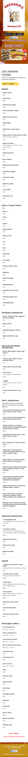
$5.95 (4, 610)
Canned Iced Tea (8, 657)
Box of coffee (7, 712)
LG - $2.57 (11, 629)
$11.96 (4, 414)
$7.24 (4, 320)
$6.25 (4, 243)
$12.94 (4, 421)
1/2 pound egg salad (9, 607)
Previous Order (13, 71)
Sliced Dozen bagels (9, 105)
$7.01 (4, 362)
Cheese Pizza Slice (9, 545)
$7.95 (4, 489)
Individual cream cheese (10, 290)
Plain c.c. (6, 211)
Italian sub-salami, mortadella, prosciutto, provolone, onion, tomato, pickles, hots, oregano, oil (14, 495)
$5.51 (4, 338)
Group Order (6, 74)
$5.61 (4, 653)
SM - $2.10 (5, 629)
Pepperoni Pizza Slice (10, 539)
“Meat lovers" (7, 372)
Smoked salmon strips (10, 266)
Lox (4, 241)
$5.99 (4, 702)
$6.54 (4, 386)
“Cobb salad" (7, 582)
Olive (4, 248)
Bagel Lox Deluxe (8, 143)
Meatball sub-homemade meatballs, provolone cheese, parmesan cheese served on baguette (14, 504)
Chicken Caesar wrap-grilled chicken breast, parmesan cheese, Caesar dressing (14, 468)
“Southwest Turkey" (9, 529)
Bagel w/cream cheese (10, 117)
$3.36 (4, 155)
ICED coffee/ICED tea (9, 633)
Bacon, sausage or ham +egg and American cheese (13, 317)
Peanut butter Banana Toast (12, 390)
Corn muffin (6, 189)
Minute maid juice (8, 718)
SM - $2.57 (5, 666)
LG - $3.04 (11, 666)
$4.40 (4, 299)
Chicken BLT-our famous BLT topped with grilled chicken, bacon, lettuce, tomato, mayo (14, 451)
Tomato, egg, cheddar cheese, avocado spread (12, 359)
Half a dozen (7, 98)
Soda (4, 669)
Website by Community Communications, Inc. (14, 754)
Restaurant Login (21, 736)
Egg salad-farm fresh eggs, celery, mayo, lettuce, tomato (14, 435)
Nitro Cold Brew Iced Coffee (12, 645)
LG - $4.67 (11, 641)
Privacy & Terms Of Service (9, 736)
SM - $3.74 (5, 641)
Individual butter (8, 284)
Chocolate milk (7, 676)
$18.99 (4, 107)
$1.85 (4, 125)
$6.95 (4, 604)
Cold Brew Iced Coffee (10, 639)
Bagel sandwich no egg (10, 336)
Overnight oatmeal (9, 694)
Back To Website (14, 733)
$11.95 (4, 455)
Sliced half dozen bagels (11, 110)
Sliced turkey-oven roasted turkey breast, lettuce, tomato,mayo (14, 460)
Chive (4, 217)
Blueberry (6, 272)
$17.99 (4, 94)
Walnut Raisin (7, 229)
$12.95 (4, 578)
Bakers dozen (7, 92)
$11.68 (4, 376)
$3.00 (4, 541)
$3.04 (4, 139)
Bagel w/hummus (8, 153)
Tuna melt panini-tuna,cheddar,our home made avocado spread (14, 418)
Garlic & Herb (7, 236)
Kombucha (6, 706)
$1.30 (4, 286)
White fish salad (8, 278)
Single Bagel (7, 123)
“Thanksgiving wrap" (9, 519)
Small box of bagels (9, 171)
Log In (4, 71)
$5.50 (4, 684)
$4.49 (4, 179)
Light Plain (6, 254)
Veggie (5, 223)
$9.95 (4, 280)
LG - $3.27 (11, 635)
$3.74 (4, 119)
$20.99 (4, 714)
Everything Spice (8, 302)
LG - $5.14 (11, 647)
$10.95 (4, 431)
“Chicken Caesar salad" (10, 574)
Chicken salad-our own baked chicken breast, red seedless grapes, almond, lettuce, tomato (14, 427)
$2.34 (4, 292)
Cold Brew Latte (8, 651)
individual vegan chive (10, 297)
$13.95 (4, 149)
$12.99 (4, 268)
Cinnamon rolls (8, 196)
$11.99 (4, 112)
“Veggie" (5, 381)
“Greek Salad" (7, 591)
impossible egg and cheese (11, 330)
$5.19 (4, 326)
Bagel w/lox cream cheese (11, 129)
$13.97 (4, 499)
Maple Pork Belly (8, 551)
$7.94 (4, 355)
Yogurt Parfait (7, 682)
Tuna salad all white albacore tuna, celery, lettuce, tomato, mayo (14, 410)
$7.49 (4, 332)
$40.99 (4, 173)
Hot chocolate (7, 663)
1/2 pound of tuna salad (10, 602)
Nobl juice (6, 700)
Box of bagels (7, 159)
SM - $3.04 (5, 635)
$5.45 (4, 213)
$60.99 (4, 161)
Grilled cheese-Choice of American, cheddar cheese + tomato (14, 486)
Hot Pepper (6, 260)
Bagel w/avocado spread (11, 165)
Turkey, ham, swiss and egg (12, 366)
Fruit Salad (6, 688)
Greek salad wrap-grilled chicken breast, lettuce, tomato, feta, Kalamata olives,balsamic (13, 478)
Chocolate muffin (8, 177)
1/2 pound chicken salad (10, 614)
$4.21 (4, 131)
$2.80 (4, 671)
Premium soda (7, 725)
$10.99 (4, 100)
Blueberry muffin (8, 183)
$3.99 (4, 305)
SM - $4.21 (5, 647)
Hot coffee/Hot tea (9, 627)
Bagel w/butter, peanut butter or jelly (14, 135)
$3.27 (4, 678)
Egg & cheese (7, 323)
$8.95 (4, 438)
